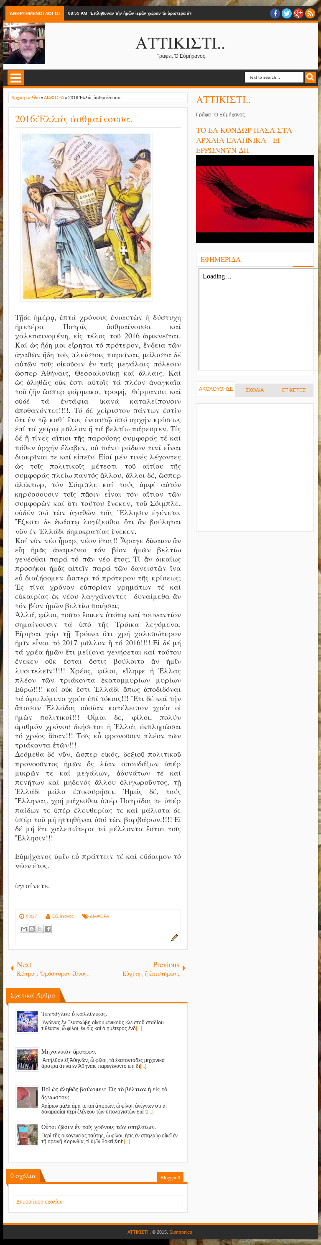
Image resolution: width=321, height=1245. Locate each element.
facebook (275, 13)
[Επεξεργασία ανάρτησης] (173, 940)
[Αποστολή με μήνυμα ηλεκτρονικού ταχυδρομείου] (24, 929)
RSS (310, 13)
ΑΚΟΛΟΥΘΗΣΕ (216, 389)
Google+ (298, 13)
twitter (287, 13)
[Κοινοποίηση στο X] (40, 929)
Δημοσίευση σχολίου (39, 1202)
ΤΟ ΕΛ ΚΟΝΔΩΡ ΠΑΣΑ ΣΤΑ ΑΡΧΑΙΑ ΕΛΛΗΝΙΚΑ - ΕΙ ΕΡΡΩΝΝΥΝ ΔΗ (244, 140)
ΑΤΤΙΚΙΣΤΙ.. (180, 42)
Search (310, 77)
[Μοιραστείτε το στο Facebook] (47, 929)
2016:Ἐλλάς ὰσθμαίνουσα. (73, 118)
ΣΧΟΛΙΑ (255, 390)
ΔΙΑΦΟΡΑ (99, 916)
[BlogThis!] (32, 929)
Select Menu (16, 77)
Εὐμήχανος (63, 916)
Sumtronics (180, 1232)
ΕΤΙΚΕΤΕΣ (294, 390)
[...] (139, 1028)
